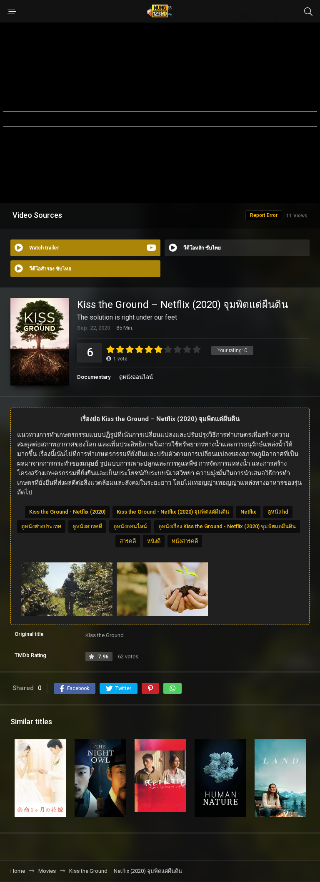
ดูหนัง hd (278, 512)
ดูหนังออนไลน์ (136, 377)
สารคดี (128, 541)
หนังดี (153, 541)
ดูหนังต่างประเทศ (41, 526)
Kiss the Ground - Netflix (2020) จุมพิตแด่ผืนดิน (173, 512)
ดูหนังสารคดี (87, 526)
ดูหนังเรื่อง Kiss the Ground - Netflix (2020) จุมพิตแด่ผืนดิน (227, 526)
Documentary (93, 377)
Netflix (248, 512)
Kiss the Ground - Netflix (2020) (67, 512)
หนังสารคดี (185, 541)
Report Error (264, 215)
